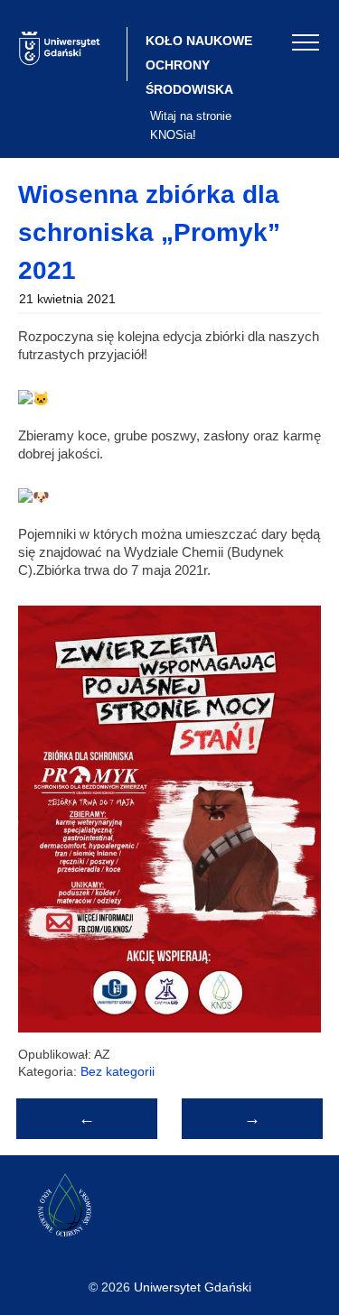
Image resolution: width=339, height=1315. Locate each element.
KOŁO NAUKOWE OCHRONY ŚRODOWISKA (199, 65)
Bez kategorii (117, 1071)
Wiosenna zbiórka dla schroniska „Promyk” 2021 (149, 232)
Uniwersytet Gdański (192, 1287)
